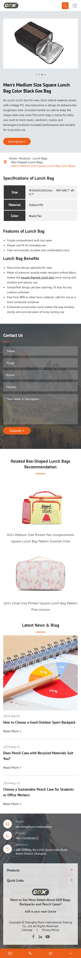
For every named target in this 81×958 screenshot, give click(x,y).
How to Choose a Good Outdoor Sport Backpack (39, 722)
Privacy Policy (50, 930)
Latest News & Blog (40, 625)
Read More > (12, 731)
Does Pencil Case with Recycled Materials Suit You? (38, 756)
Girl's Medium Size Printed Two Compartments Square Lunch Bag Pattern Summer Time (40, 538)
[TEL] (30, 953)
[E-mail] (10, 953)
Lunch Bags (40, 158)
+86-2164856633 (27, 838)
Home (13, 158)
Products (24, 158)
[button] (36, 74)
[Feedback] (50, 953)
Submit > (17, 430)
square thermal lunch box (37, 277)
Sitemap (27, 930)
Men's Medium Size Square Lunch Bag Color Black (43, 166)
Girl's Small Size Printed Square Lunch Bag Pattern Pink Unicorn (40, 606)
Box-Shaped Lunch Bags (27, 162)
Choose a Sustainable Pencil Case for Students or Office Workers (38, 792)
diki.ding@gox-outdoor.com (34, 826)
